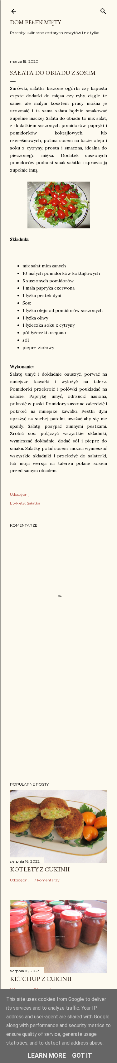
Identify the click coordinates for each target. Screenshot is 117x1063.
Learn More (47, 1055)
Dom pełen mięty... (36, 22)
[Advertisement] (58, 727)
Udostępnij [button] (19, 494)
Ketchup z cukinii (40, 979)
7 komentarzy (47, 880)
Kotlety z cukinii (40, 869)
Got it (82, 1055)
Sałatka (33, 503)
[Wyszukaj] (103, 10)
